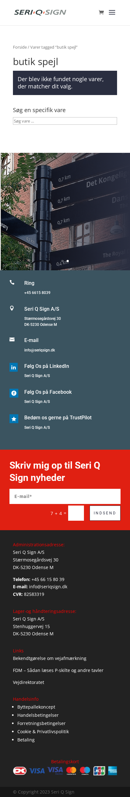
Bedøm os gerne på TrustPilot (58, 418)
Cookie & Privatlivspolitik (43, 731)
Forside (20, 47)
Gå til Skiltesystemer (65, 226)
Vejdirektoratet (28, 682)
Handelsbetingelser (38, 715)
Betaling (26, 740)
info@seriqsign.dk (39, 350)
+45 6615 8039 (37, 293)
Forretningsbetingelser (41, 723)
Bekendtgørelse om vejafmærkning (49, 658)
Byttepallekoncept (36, 707)
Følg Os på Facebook (48, 392)
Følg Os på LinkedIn (46, 366)
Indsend (105, 513)
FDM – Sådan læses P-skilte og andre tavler (58, 670)
